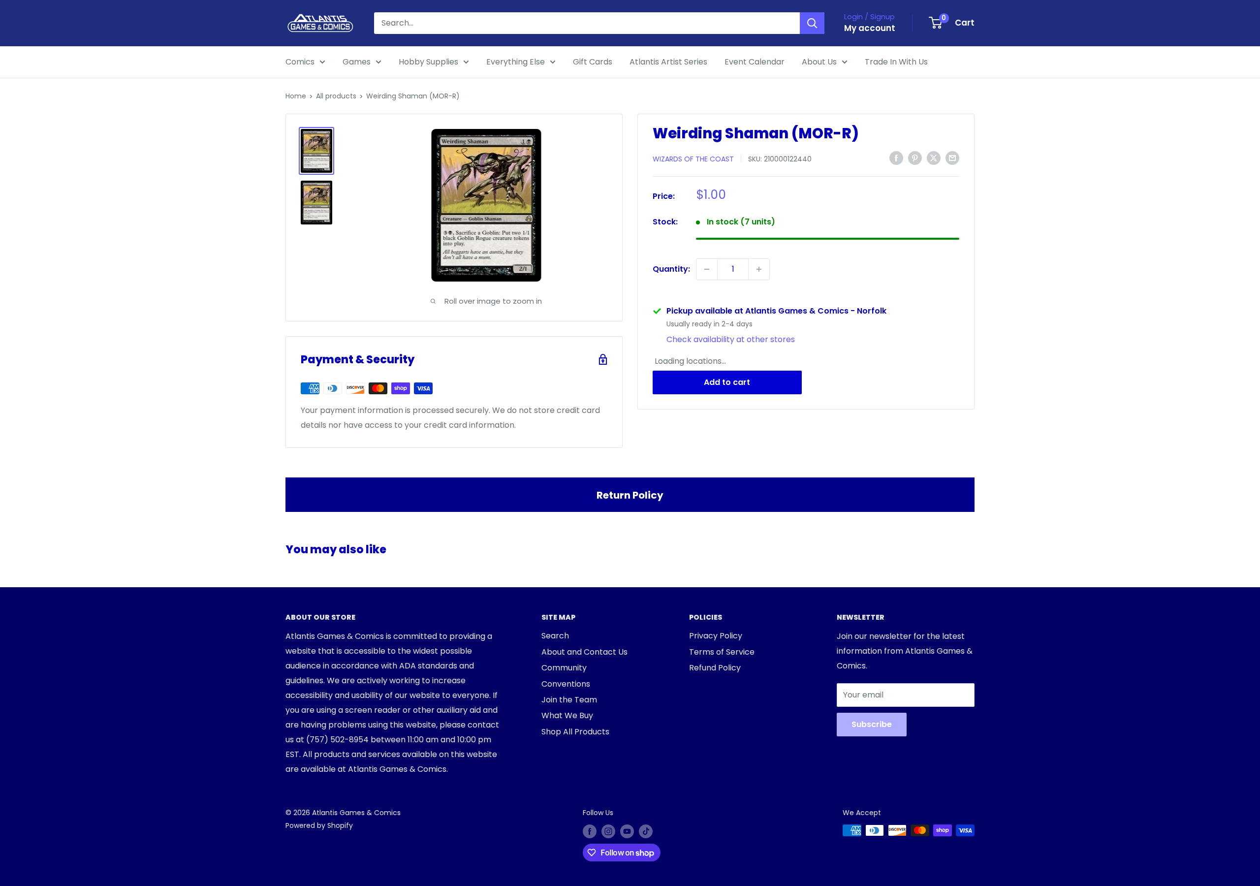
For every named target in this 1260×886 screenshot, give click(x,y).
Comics (300, 61)
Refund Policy (715, 667)
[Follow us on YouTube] (627, 831)
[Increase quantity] (759, 269)
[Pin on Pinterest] (915, 158)
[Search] (812, 23)
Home (295, 96)
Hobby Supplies (428, 61)
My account (869, 28)
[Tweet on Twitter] (934, 158)
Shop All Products (575, 731)
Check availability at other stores (730, 339)
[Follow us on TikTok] (646, 831)
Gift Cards (592, 61)
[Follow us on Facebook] (590, 831)
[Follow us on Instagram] (608, 831)
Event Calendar (754, 61)
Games (357, 61)
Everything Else (515, 61)
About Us (819, 61)
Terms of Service (722, 652)
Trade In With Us (896, 61)
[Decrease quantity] (706, 269)
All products (336, 96)
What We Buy (567, 715)
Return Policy (630, 495)
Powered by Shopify (319, 825)
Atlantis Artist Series (668, 61)
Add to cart (727, 382)
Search (555, 635)
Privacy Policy (715, 635)
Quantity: (671, 269)
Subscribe (871, 724)
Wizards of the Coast (693, 158)
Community (564, 667)
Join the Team (569, 699)
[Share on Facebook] (896, 158)
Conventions (565, 684)
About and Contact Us (584, 652)
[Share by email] (952, 158)
